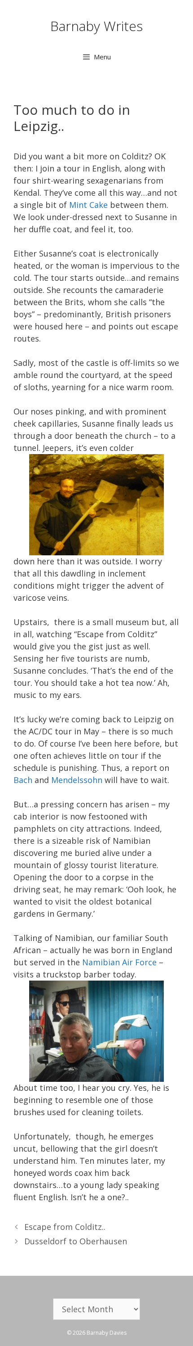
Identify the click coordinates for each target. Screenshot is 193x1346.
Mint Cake (89, 204)
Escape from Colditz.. (64, 1226)
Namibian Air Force (119, 962)
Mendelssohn (76, 779)
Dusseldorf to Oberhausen (75, 1241)
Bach (22, 779)
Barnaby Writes (96, 26)
